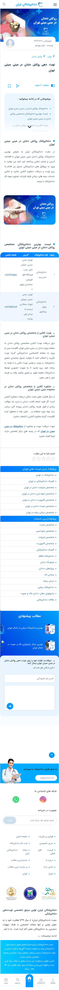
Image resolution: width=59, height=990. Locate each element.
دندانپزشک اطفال (46, 556)
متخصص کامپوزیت (45, 543)
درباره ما (49, 860)
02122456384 (11, 306)
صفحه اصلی (21, 836)
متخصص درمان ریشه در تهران (40, 512)
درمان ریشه (48, 581)
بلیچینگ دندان (47, 562)
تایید (10, 820)
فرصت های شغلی (46, 851)
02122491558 (11, 274)
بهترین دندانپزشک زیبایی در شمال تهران (25, 628)
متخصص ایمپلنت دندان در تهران (39, 487)
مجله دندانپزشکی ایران (18, 851)
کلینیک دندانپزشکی (45, 550)
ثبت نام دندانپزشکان (47, 778)
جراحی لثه (49, 575)
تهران (49, 56)
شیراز (51, 873)
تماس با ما (48, 867)
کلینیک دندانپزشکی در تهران (41, 481)
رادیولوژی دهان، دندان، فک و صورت (37, 593)
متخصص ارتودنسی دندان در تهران (38, 493)
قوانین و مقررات (46, 836)
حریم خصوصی (46, 843)
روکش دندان (37, 56)
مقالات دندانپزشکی (45, 599)
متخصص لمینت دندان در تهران (39, 506)
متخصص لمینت (46, 525)
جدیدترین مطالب (19, 860)
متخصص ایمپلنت (46, 537)
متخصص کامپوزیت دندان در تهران (38, 500)
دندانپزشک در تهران (45, 475)
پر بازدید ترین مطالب (17, 867)
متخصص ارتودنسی (45, 531)
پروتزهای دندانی (46, 568)
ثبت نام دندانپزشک (18, 843)
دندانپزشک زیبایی (46, 587)
